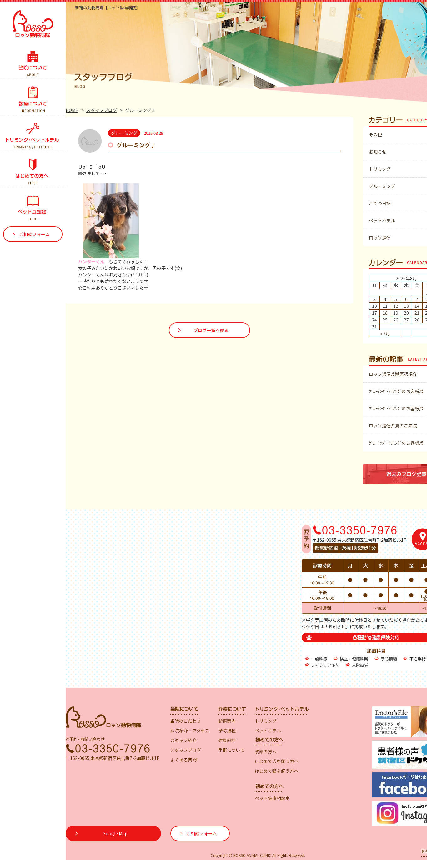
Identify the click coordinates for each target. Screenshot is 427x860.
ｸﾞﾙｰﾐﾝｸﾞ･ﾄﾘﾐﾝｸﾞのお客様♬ (396, 391)
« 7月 (385, 333)
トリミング (380, 169)
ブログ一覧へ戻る (211, 330)
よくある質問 (183, 759)
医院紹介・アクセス (189, 730)
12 (395, 306)
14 (416, 306)
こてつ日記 (380, 203)
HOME (72, 110)
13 (406, 306)
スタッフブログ (101, 110)
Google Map (115, 833)
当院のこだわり (185, 721)
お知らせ (377, 152)
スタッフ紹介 (183, 740)
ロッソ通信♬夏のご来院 (393, 425)
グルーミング (382, 186)
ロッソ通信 (380, 238)
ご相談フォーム (34, 234)
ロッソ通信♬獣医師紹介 (393, 374)
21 (416, 313)
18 (385, 313)
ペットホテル (382, 220)
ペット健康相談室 (272, 798)
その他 (375, 134)
